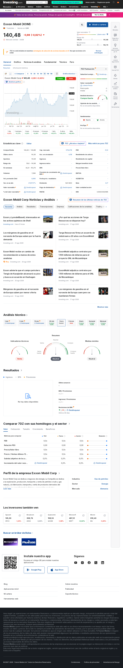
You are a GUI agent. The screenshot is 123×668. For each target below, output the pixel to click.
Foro (72, 62)
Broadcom (30, 515)
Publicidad (69, 589)
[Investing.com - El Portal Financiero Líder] (12, 2)
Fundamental (50, 62)
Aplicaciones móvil (11, 589)
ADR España (94, 10)
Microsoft (72, 515)
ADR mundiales (82, 10)
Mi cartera (8, 594)
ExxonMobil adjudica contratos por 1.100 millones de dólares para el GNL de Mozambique (76, 273)
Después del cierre (60, 10)
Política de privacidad (91, 662)
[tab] (10, 322)
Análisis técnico (14, 315)
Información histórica (20, 68)
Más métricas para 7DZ (98, 143)
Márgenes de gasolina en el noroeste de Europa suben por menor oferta (21, 291)
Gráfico (17, 62)
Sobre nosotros (71, 584)
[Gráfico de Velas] (5, 73)
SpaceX (8, 515)
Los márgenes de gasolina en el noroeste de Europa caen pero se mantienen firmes (74, 292)
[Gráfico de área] (10, 73)
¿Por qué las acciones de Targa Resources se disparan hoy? (74, 219)
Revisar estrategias (98, 51)
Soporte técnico (71, 594)
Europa (110, 10)
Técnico (63, 62)
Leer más (7, 489)
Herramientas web (11, 599)
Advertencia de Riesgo (111, 662)
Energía (105, 484)
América (103, 10)
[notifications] (113, 2)
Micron (92, 515)
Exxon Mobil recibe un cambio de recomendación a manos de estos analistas (19, 254)
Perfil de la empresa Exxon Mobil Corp (30, 473)
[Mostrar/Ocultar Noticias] (57, 73)
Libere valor (101, 34)
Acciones (8, 10)
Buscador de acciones (22, 10)
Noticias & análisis (32, 62)
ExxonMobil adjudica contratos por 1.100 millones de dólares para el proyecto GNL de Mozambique (75, 254)
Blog (5, 584)
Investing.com (8, 224)
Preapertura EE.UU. (45, 10)
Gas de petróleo (101, 479)
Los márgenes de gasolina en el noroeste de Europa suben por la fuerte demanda (22, 236)
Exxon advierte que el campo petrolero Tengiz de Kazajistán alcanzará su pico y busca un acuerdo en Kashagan (21, 273)
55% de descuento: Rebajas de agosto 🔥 (67, 2)
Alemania (104, 489)
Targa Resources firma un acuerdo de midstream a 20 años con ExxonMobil (77, 234)
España (34, 10)
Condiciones (75, 662)
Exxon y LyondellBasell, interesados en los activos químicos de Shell (21, 219)
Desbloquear (42, 463)
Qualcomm (52, 515)
